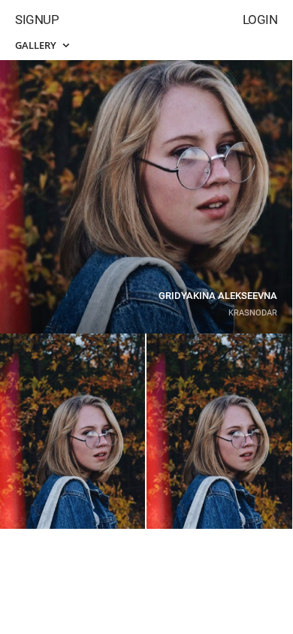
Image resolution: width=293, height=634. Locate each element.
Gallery (37, 45)
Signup (37, 19)
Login (260, 19)
